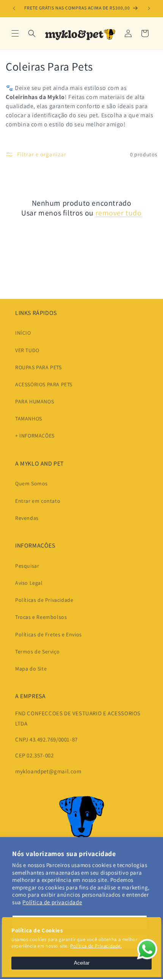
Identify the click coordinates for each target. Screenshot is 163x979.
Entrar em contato (37, 500)
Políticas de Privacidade (44, 600)
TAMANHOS (28, 418)
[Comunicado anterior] (14, 8)
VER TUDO (27, 350)
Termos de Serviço (37, 651)
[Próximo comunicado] (149, 8)
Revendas (27, 518)
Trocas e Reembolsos (41, 617)
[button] (15, 33)
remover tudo (119, 213)
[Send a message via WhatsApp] (147, 949)
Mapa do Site (31, 668)
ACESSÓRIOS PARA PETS (43, 384)
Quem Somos (31, 483)
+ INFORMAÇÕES (35, 435)
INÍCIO (23, 332)
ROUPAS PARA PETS (38, 367)
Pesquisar (27, 565)
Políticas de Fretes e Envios (48, 634)
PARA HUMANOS (34, 401)
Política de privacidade (52, 902)
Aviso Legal (29, 582)
